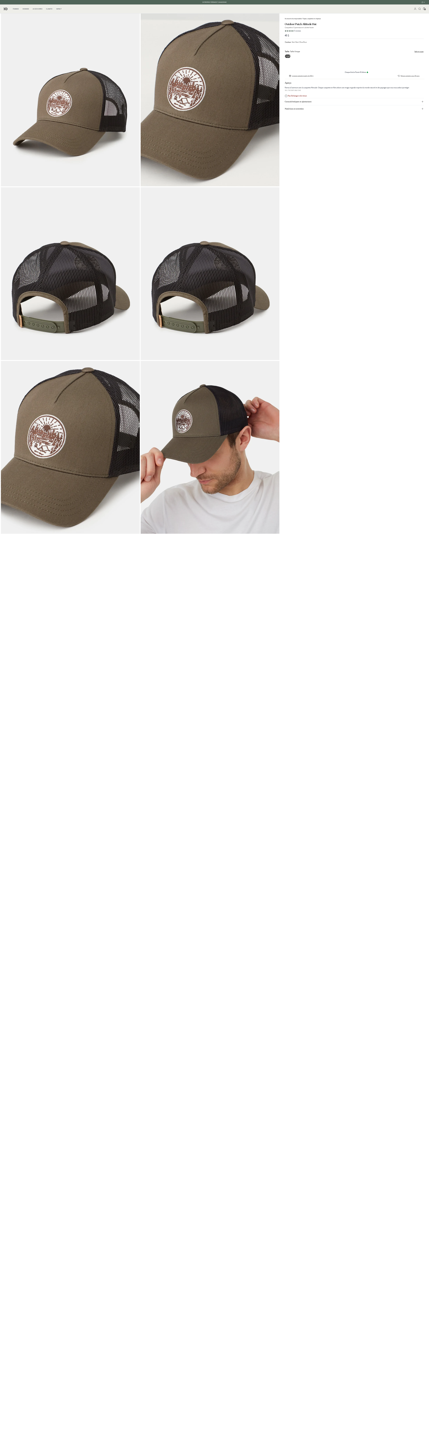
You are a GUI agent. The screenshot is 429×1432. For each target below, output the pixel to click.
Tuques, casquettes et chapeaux (312, 19)
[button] (354, 31)
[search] (419, 8)
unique (288, 56)
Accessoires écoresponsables (293, 19)
